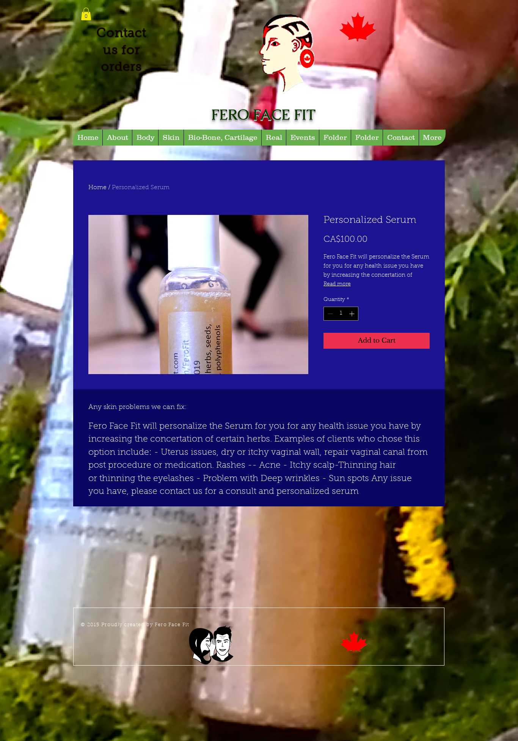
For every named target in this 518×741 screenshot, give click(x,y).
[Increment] (352, 313)
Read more (337, 284)
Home (97, 188)
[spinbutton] (341, 313)
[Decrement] (329, 313)
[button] (86, 14)
